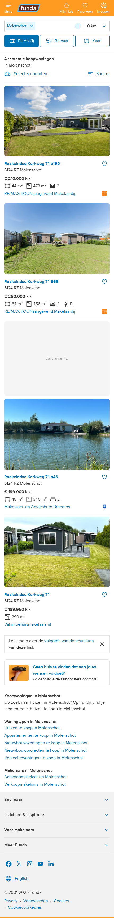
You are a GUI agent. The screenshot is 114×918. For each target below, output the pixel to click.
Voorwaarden (35, 901)
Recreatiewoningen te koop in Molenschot (43, 757)
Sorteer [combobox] (103, 73)
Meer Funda (15, 845)
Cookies (61, 901)
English (21, 878)
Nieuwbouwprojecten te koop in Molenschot (45, 750)
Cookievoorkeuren (25, 907)
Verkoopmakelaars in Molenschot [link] (35, 784)
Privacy (10, 901)
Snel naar (13, 799)
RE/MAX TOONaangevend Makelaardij (39, 193)
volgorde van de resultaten (69, 641)
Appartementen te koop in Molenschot (40, 735)
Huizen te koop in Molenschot (32, 728)
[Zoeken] (78, 26)
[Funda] (36, 8)
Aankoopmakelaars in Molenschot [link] (35, 777)
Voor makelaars (19, 830)
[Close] (31, 26)
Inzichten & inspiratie (24, 814)
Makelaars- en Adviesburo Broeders (37, 506)
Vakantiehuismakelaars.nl (27, 624)
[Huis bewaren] (104, 163)
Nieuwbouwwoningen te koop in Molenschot (45, 743)
